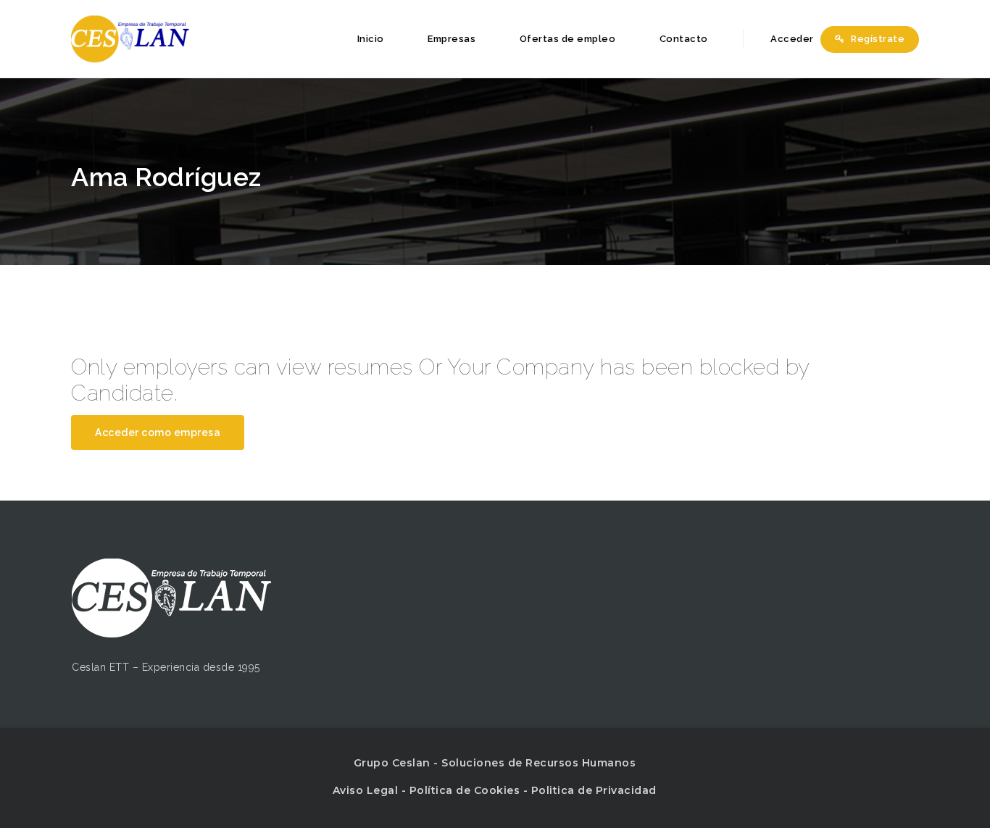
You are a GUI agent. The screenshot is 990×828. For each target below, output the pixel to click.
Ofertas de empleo (568, 38)
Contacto (684, 38)
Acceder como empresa (157, 432)
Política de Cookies (464, 790)
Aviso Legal (366, 790)
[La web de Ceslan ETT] (130, 39)
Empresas (451, 38)
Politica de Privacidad (594, 790)
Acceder (791, 38)
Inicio (370, 38)
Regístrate (877, 38)
